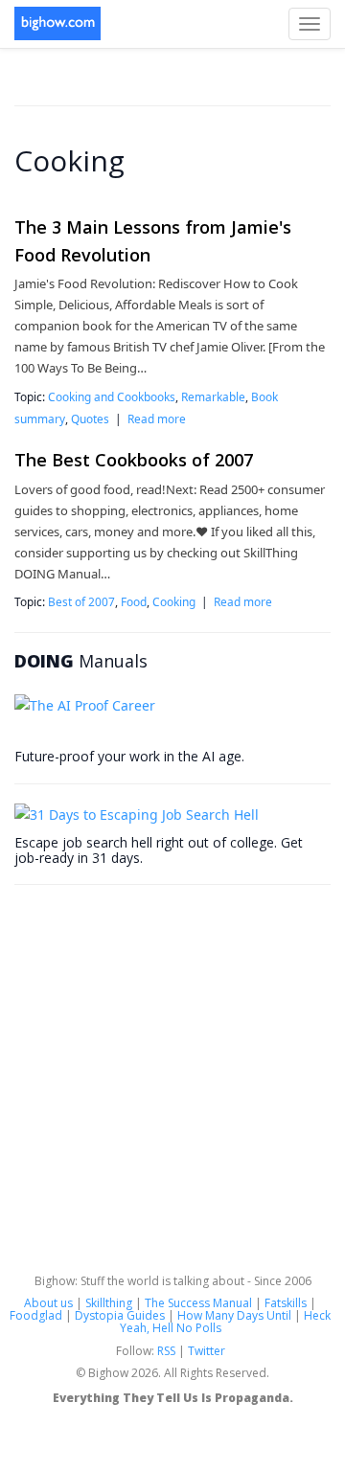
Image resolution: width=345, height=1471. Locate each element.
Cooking (174, 601)
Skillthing (108, 1303)
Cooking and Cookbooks (111, 396)
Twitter (206, 1351)
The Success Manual (198, 1303)
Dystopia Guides (120, 1315)
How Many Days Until (234, 1315)
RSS (166, 1351)
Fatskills (285, 1303)
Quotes (90, 418)
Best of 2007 (81, 601)
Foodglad (36, 1315)
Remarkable (213, 396)
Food (134, 601)
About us (48, 1303)
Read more (156, 418)
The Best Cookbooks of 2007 (133, 459)
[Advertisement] (172, 1076)
